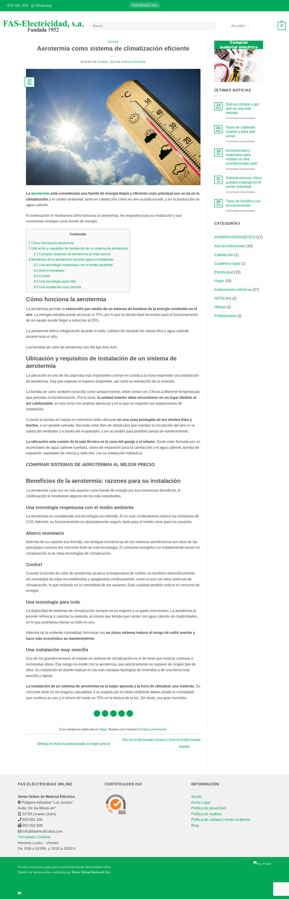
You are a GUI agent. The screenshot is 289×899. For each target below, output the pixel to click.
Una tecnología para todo (55, 281)
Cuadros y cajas (227, 263)
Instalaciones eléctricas (233, 290)
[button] (282, 5)
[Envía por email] (113, 713)
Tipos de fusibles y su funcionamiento (243, 203)
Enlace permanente (153, 729)
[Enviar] (212, 26)
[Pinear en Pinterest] (121, 713)
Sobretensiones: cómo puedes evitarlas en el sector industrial (244, 182)
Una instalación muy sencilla (57, 287)
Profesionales (225, 316)
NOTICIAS (222, 298)
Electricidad (223, 272)
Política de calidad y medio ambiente (220, 820)
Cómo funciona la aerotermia (51, 243)
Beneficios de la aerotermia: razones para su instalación (70, 259)
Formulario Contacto (34, 837)
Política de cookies (206, 814)
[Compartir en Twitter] (105, 713)
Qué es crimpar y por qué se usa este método (242, 108)
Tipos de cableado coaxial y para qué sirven (240, 131)
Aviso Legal (200, 802)
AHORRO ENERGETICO (234, 237)
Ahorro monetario (49, 270)
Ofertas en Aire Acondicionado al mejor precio (73, 744)
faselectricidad (133, 62)
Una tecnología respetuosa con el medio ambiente (73, 265)
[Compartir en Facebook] (97, 713)
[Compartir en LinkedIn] (129, 713)
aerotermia (40, 193)
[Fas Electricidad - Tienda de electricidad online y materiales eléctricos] (43, 26)
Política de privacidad (208, 808)
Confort (42, 276)
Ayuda (196, 797)
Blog (195, 825)
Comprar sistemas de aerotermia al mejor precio (72, 254)
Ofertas (220, 307)
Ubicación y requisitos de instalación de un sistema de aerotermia (78, 248)
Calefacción (223, 255)
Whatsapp (43, 5)
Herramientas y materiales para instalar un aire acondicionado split (241, 157)
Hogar (113, 41)
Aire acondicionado (229, 246)
